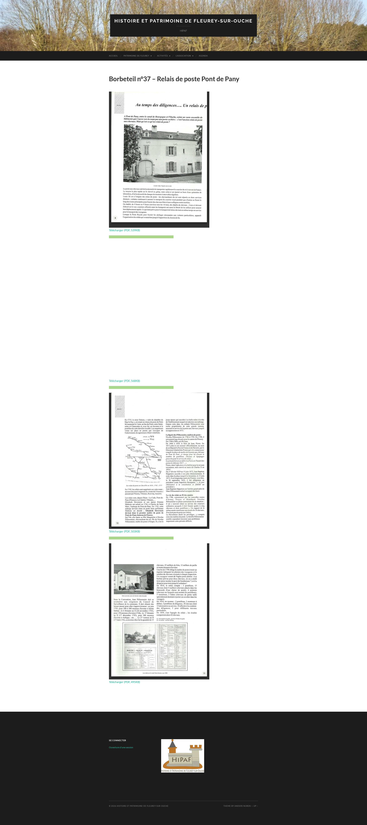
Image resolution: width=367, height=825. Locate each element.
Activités (162, 56)
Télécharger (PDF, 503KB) (124, 531)
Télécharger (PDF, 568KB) (124, 380)
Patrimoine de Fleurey (136, 56)
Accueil (113, 56)
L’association (183, 56)
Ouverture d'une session (121, 747)
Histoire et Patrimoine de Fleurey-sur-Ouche (183, 20)
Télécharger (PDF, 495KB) (124, 682)
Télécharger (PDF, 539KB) (124, 230)
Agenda (203, 56)
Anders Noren (243, 806)
